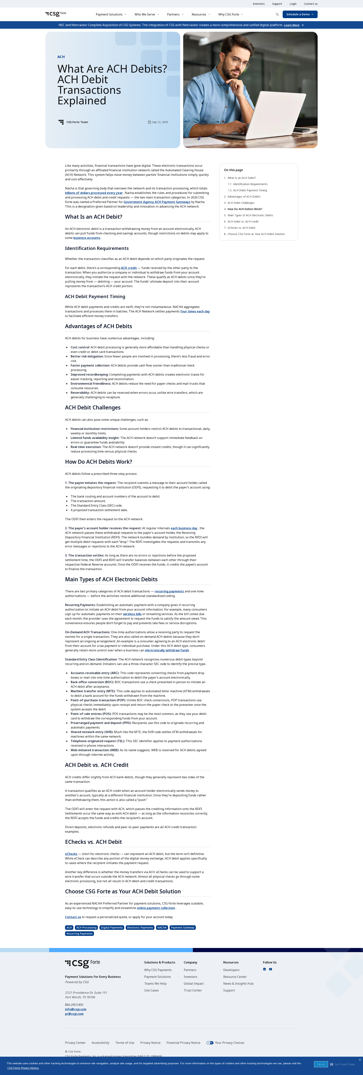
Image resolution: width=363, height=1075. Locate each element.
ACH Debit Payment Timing (250, 190)
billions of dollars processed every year (94, 193)
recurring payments (169, 591)
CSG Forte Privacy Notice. (23, 1068)
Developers (231, 970)
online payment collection (156, 908)
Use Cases (151, 990)
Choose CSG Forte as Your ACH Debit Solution (256, 234)
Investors (259, 3)
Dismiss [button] (321, 1064)
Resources (199, 14)
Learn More (291, 25)
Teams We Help (155, 983)
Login (293, 3)
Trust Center (193, 990)
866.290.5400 (74, 1005)
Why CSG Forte (228, 14)
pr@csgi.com (74, 1014)
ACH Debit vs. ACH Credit (243, 221)
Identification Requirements (250, 184)
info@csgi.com (75, 1009)
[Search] (277, 14)
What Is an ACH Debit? (242, 178)
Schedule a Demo (298, 14)
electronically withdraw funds (167, 650)
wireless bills (132, 614)
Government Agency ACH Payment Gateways (157, 202)
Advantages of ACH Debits (244, 196)
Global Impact (194, 983)
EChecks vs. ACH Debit (241, 227)
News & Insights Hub (238, 983)
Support (277, 3)
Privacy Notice (150, 1043)
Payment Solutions (109, 14)
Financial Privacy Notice (183, 1043)
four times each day (195, 311)
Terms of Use (124, 1043)
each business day (184, 528)
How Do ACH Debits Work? (245, 209)
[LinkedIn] (264, 969)
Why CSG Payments (158, 970)
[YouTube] (270, 969)
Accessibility (100, 1043)
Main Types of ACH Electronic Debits (250, 215)
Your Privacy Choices (229, 1043)
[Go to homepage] (55, 14)
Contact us (311, 3)
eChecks (71, 854)
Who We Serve (145, 14)
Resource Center (235, 977)
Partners (173, 14)
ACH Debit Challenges (241, 203)
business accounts (86, 238)
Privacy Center (75, 1043)
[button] (342, 1064)
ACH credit (129, 268)
